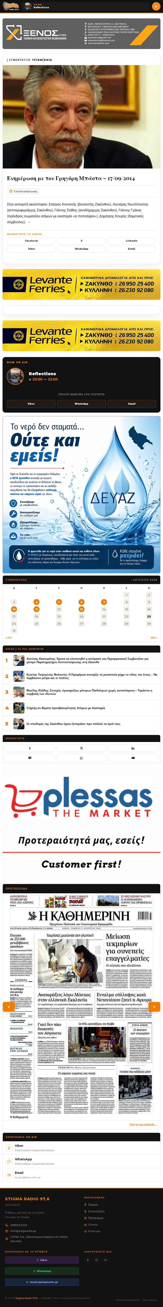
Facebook (31, 240)
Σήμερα (93, 1204)
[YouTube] (96, 1259)
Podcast (94, 1231)
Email (131, 248)
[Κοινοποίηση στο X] (81, 748)
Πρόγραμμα (95, 1217)
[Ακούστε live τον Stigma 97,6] (156, 6)
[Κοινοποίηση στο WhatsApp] (81, 758)
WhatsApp (81, 248)
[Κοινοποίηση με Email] (133, 758)
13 (81, 609)
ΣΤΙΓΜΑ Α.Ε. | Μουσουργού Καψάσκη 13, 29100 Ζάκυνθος (39, 1239)
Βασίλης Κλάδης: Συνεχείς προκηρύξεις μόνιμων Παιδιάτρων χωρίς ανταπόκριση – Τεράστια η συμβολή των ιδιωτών (89, 692)
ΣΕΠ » (154, 637)
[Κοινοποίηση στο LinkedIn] (133, 748)
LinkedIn (132, 240)
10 (14, 609)
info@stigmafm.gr (23, 1231)
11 (36, 609)
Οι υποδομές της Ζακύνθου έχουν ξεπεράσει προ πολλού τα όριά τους (74, 723)
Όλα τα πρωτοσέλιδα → (144, 1124)
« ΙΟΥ (9, 637)
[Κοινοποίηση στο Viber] (30, 758)
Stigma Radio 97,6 (26, 1298)
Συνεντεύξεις (96, 1211)
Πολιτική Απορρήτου (127, 1300)
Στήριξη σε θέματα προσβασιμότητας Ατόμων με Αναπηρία (66, 708)
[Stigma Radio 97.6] (11, 6)
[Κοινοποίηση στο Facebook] (30, 748)
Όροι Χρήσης (150, 1300)
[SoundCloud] (105, 1259)
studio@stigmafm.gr (44, 1282)
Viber (31, 248)
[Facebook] (87, 1259)
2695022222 (18, 1225)
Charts (93, 1224)
